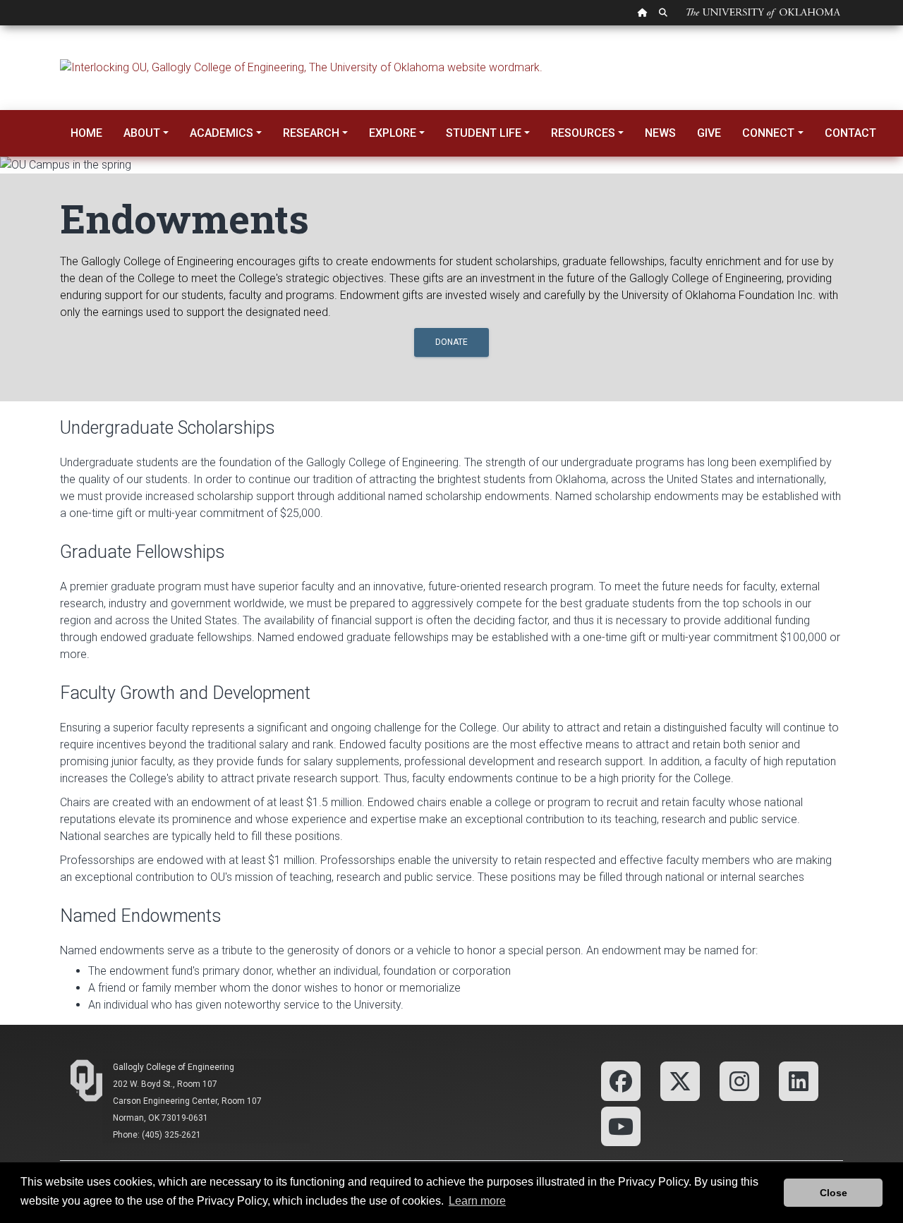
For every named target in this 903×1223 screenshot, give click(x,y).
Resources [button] (583, 133)
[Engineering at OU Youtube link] (621, 1126)
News (660, 133)
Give (709, 133)
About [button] (141, 133)
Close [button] (833, 1192)
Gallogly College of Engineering (173, 1067)
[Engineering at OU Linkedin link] (798, 1081)
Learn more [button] (477, 1201)
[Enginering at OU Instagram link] (739, 1081)
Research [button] (311, 133)
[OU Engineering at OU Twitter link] (680, 1081)
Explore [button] (392, 133)
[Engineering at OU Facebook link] (621, 1081)
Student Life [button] (483, 133)
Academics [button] (221, 133)
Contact (850, 133)
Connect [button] (768, 133)
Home (86, 133)
